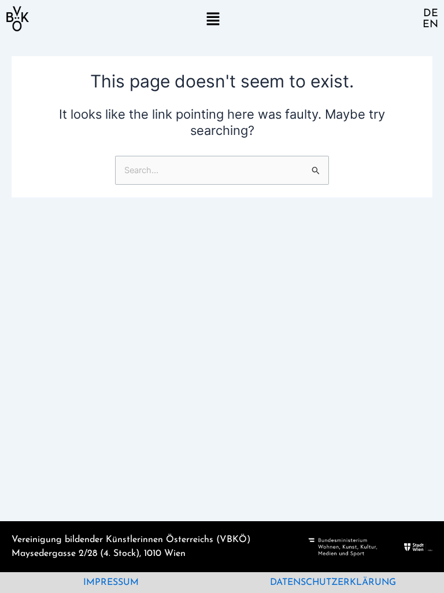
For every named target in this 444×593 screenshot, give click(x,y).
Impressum (111, 582)
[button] (212, 19)
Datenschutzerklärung (333, 582)
